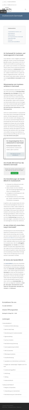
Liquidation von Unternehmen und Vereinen (15, 361)
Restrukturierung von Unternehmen (13, 394)
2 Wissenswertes (11, 35)
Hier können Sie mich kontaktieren (15, 154)
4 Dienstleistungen (12, 38)
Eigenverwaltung (8, 336)
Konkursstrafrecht (9, 380)
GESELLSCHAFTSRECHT (8, 384)
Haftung (6, 377)
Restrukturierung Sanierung (11, 343)
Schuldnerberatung (9, 357)
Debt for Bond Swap (9, 329)
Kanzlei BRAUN (10, 237)
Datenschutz (4, 407)
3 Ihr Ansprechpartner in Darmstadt (15, 36)
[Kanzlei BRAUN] (6, 9)
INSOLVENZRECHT (7, 323)
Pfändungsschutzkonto (10, 354)
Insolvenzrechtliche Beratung (11, 326)
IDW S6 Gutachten (9, 350)
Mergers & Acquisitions (10, 387)
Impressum (19, 407)
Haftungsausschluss (12, 407)
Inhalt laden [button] (14, 173)
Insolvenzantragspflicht (10, 370)
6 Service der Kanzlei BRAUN (14, 41)
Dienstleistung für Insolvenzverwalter (13, 333)
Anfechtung (7, 373)
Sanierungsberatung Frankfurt (12, 347)
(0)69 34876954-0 (8, 305)
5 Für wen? (10, 40)
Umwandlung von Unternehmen (12, 391)
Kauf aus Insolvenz (9, 340)
